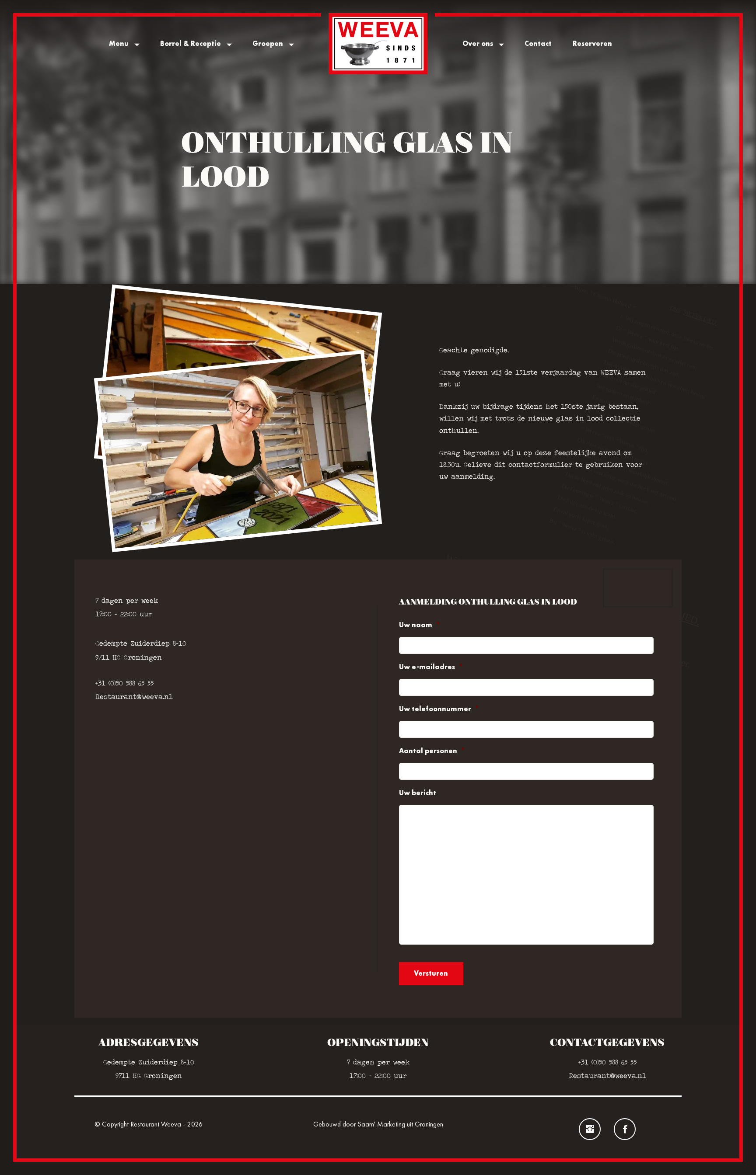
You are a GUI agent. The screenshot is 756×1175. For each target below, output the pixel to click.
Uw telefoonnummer (439, 709)
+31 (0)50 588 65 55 (124, 683)
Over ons (477, 43)
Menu (119, 43)
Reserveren (592, 43)
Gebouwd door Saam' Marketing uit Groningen (378, 1124)
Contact (538, 43)
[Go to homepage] (378, 43)
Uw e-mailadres (431, 667)
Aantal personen (432, 751)
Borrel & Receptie (190, 43)
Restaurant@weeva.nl (134, 696)
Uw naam (419, 625)
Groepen (267, 43)
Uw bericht (417, 793)
